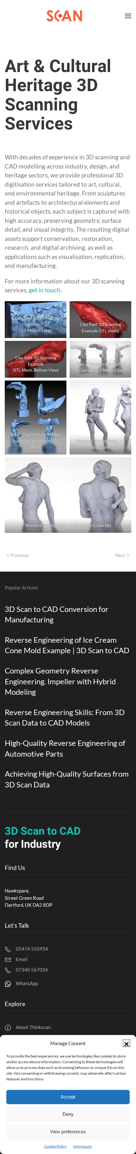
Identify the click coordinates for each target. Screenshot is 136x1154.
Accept (68, 1096)
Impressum (82, 1146)
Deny (68, 1114)
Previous (19, 555)
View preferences (68, 1131)
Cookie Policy (55, 1146)
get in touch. (45, 290)
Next (120, 555)
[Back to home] (44, 16)
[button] (126, 1043)
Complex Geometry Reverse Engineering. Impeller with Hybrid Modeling (60, 681)
